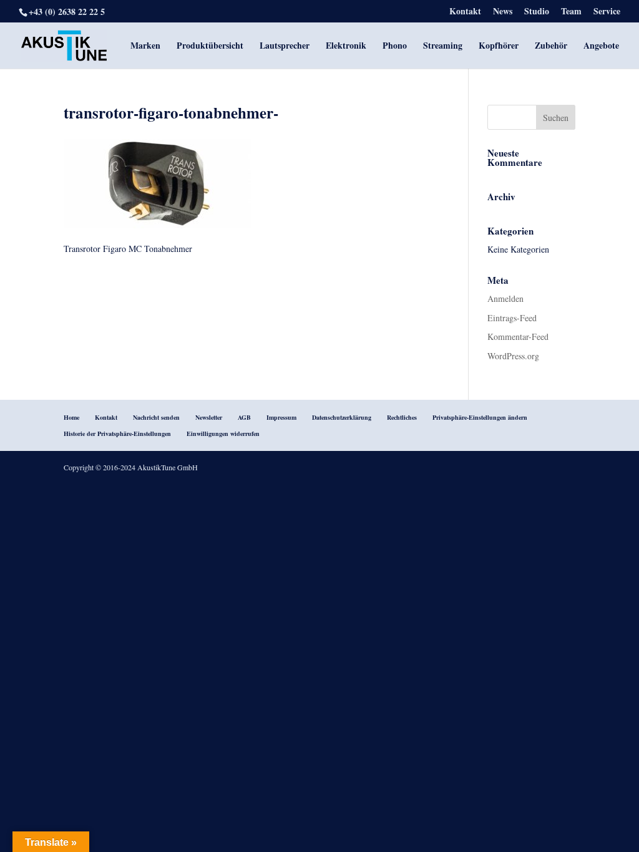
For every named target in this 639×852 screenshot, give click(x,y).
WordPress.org (513, 356)
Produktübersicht (210, 46)
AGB (244, 417)
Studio (536, 12)
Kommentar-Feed (518, 336)
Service (606, 12)
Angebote (601, 46)
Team (571, 12)
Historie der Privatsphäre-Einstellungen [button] (117, 433)
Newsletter (208, 417)
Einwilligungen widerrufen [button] (223, 433)
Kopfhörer (499, 46)
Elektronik (346, 46)
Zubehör (551, 46)
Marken (145, 46)
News (502, 12)
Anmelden (505, 298)
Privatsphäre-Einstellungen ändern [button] (479, 417)
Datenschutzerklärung (341, 417)
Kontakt (465, 12)
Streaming (442, 46)
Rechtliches (402, 417)
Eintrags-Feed (512, 318)
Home (71, 417)
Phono (395, 46)
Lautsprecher (285, 46)
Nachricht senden (156, 417)
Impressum (281, 417)
